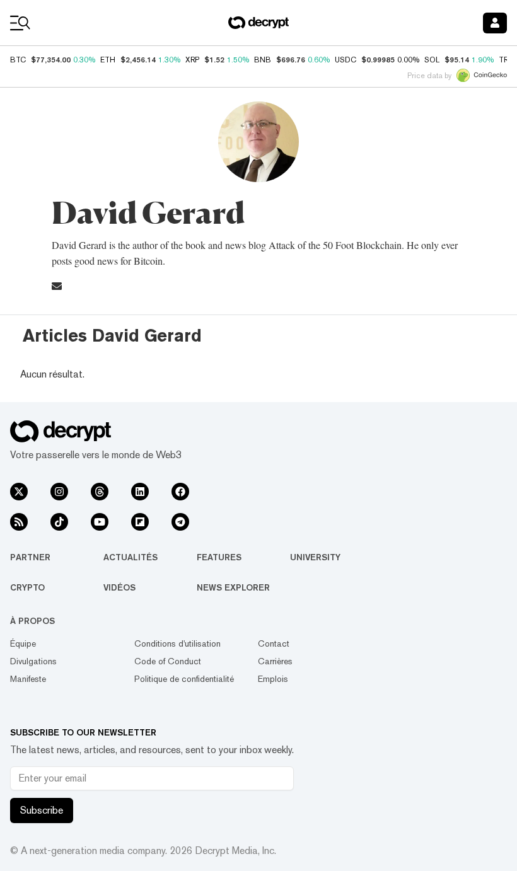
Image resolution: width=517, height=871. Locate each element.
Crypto (27, 587)
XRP (192, 59)
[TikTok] (59, 522)
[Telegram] (180, 522)
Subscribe (41, 810)
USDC (345, 59)
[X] (19, 491)
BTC (18, 59)
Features (219, 557)
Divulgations (33, 661)
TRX (506, 59)
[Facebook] (180, 491)
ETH (107, 59)
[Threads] (99, 491)
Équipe (23, 643)
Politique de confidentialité (184, 679)
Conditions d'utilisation (177, 643)
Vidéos (119, 587)
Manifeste (28, 679)
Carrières (275, 661)
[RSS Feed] (19, 522)
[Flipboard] (140, 522)
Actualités (130, 557)
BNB (262, 59)
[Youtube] (99, 522)
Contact (273, 643)
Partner (30, 557)
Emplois (273, 679)
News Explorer (233, 587)
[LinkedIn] (140, 491)
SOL (431, 59)
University (315, 557)
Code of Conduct (167, 661)
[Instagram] (59, 491)
